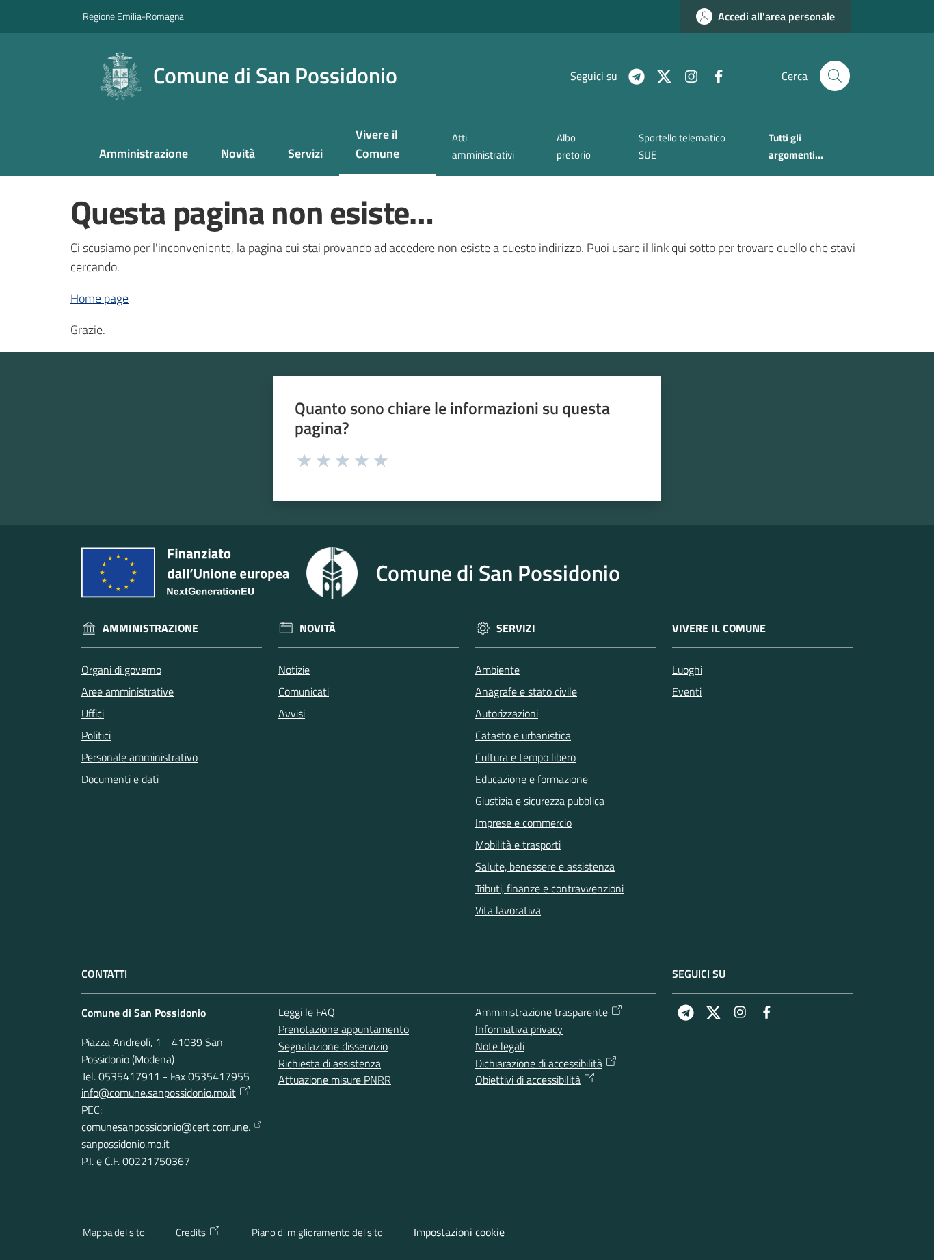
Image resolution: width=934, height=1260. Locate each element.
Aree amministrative (127, 691)
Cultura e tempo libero (525, 757)
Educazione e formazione (531, 779)
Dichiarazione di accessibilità (538, 1063)
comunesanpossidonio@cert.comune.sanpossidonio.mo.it (165, 1135)
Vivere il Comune (719, 628)
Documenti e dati (120, 779)
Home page (99, 298)
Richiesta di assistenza (329, 1063)
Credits (191, 1232)
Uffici (92, 713)
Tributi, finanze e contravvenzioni (549, 888)
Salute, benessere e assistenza (545, 866)
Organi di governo (121, 669)
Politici (96, 735)
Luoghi (687, 669)
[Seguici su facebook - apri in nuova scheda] (713, 75)
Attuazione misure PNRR (334, 1079)
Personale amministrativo (139, 757)
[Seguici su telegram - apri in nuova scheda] (631, 75)
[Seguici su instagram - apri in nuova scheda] (685, 75)
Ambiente (497, 669)
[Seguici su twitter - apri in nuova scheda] (658, 75)
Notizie (294, 669)
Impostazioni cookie (459, 1232)
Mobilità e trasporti (518, 844)
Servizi (515, 628)
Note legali (499, 1046)
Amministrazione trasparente (541, 1012)
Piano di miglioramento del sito (317, 1232)
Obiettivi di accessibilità (528, 1079)
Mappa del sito (114, 1232)
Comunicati (303, 691)
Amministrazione (150, 628)
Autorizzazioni (506, 713)
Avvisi (291, 713)
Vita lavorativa (508, 910)
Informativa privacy (519, 1029)
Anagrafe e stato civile (526, 691)
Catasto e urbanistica (523, 735)
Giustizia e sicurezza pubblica (539, 801)
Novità (317, 628)
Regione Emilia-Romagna (133, 16)
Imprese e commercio (523, 822)
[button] (834, 75)
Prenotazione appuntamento (343, 1029)
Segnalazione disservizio (333, 1046)
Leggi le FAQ (306, 1012)
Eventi (687, 691)
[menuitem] (143, 155)
